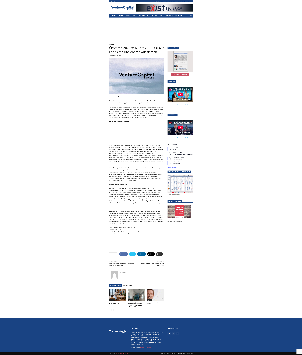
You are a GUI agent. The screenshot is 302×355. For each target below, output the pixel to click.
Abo (134, 15)
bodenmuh (113, 55)
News (113, 15)
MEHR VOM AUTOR (127, 285)
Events (161, 15)
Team (167, 353)
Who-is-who (179, 15)
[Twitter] (114, 1)
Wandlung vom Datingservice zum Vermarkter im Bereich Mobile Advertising (121, 264)
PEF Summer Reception (179, 149)
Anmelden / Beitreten (170, 1)
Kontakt (179, 1)
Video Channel (141, 15)
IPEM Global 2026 (177, 159)
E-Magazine (153, 15)
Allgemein (115, 42)
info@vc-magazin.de (145, 347)
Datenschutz (173, 353)
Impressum (162, 353)
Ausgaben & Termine (186, 1)
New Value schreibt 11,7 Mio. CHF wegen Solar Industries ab (152, 264)
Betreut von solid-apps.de (122, 353)
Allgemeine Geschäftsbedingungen (185, 353)
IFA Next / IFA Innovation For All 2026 (183, 154)
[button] (191, 15)
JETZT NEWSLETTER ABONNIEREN (180, 74)
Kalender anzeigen (172, 167)
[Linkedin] (112, 1)
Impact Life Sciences (125, 15)
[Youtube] (117, 1)
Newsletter (169, 15)
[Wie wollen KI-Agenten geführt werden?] (155, 295)
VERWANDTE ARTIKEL (115, 285)
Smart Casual (176, 163)
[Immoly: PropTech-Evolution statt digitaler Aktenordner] (117, 295)
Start (110, 42)
